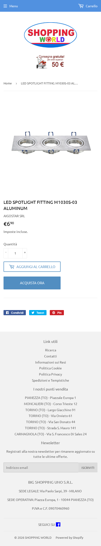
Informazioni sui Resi (50, 362)
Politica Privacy (50, 374)
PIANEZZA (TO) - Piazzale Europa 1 (50, 397)
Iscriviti (88, 468)
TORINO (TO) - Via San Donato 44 (50, 422)
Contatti (50, 356)
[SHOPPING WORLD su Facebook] (58, 525)
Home (8, 83)
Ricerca (50, 350)
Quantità (10, 244)
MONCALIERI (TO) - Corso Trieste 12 (50, 404)
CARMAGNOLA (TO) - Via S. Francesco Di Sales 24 (51, 434)
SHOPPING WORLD (38, 537)
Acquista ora (32, 283)
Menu (13, 6)
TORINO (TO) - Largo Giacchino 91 (50, 410)
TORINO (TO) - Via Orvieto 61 (50, 415)
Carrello (91, 6)
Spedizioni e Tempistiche (50, 380)
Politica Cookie (50, 368)
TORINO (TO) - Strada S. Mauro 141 (50, 428)
